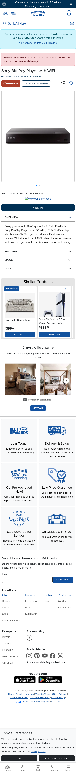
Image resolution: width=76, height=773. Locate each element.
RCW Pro (7, 637)
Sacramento (64, 607)
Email (5, 574)
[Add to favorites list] (71, 83)
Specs (9, 259)
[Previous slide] (6, 139)
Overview (11, 217)
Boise (47, 601)
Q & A (8, 268)
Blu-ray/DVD (36, 76)
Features (11, 251)
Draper (6, 601)
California (64, 595)
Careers (6, 643)
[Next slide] (70, 139)
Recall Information (25, 694)
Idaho (48, 595)
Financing (7, 649)
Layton (6, 607)
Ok (19, 758)
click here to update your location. (38, 42)
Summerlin (31, 614)
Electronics (20, 76)
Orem (5, 614)
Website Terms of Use (46, 694)
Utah (5, 595)
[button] (15, 4)
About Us (7, 662)
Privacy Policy (38, 751)
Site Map (55, 701)
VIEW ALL (38, 408)
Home (11, 694)
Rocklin (62, 601)
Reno (28, 607)
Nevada (30, 595)
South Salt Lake (11, 620)
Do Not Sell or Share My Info (35, 701)
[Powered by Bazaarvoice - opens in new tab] (37, 400)
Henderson (31, 601)
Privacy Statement (19, 697)
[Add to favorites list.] (32, 289)
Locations (9, 590)
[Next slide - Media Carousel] (66, 381)
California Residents (40, 697)
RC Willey (6, 76)
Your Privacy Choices (57, 758)
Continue (62, 579)
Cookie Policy (58, 697)
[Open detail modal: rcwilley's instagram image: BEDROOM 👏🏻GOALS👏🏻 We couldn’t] (55, 379)
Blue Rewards (10, 656)
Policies (63, 694)
